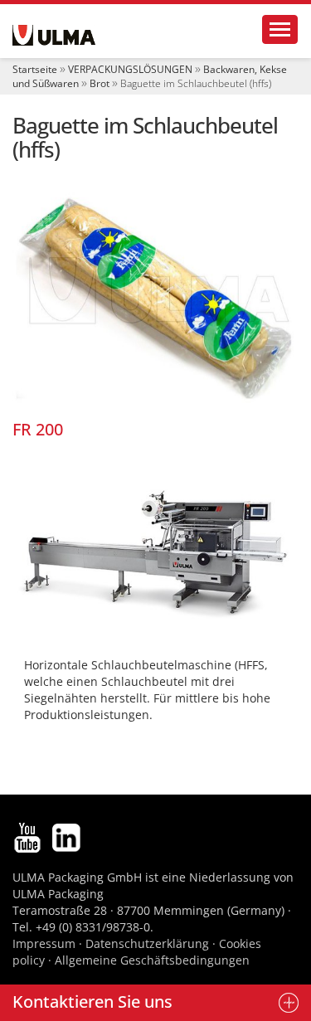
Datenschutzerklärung (148, 943)
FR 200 (37, 429)
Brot (99, 83)
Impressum (43, 943)
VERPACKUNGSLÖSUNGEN (130, 69)
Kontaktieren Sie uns (92, 1001)
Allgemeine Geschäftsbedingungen (152, 960)
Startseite (34, 69)
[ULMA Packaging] (53, 35)
